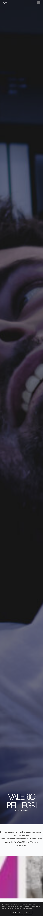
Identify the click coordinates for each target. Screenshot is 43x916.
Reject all (16, 912)
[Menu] (38, 2)
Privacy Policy (27, 908)
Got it (28, 912)
